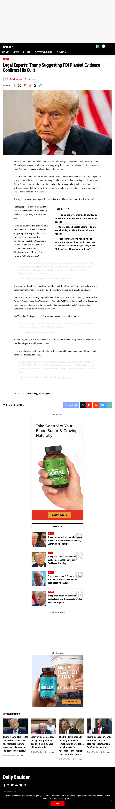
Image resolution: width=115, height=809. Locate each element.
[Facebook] (4, 785)
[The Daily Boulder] (8, 46)
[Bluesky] (21, 785)
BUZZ (51, 592)
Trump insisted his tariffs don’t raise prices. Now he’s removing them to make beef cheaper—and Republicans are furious (15, 744)
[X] (8, 785)
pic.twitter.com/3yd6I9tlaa (49, 326)
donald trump (31, 393)
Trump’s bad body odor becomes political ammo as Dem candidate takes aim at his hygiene (65, 599)
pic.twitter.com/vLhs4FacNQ (32, 273)
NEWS (6, 59)
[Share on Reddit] (29, 85)
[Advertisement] (57, 21)
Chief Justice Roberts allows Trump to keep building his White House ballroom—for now (75, 230)
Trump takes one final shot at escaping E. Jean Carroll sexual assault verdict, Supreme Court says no (65, 540)
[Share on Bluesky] (102, 405)
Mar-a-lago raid (45, 393)
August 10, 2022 (68, 278)
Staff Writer (10, 755)
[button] (97, 46)
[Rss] (25, 785)
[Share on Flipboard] (24, 85)
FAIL (50, 553)
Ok (57, 803)
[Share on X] (19, 85)
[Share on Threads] (35, 85)
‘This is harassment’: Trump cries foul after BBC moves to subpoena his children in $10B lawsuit (64, 579)
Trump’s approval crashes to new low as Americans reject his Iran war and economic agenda (76, 218)
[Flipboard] (12, 785)
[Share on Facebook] (14, 85)
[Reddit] (16, 785)
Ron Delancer (16, 79)
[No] (111, 800)
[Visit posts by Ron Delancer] (4, 79)
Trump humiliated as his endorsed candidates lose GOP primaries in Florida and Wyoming (63, 560)
